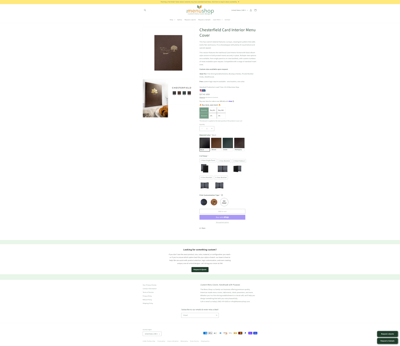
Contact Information (150, 289)
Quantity (202, 124)
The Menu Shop (151, 341)
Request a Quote (387, 334)
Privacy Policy (147, 296)
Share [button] (203, 228)
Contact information (173, 341)
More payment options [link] (222, 222)
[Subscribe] (216, 315)
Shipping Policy (148, 303)
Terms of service (194, 341)
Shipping (202, 97)
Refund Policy (147, 299)
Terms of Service (148, 292)
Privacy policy (161, 341)
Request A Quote (200, 269)
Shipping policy (205, 341)
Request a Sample (387, 341)
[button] (145, 10)
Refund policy (184, 341)
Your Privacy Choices (149, 285)
